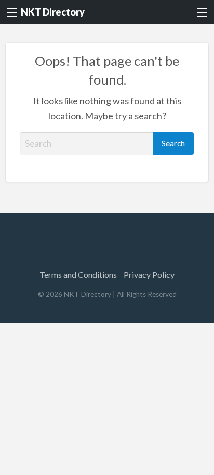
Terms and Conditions (78, 274)
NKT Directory (53, 12)
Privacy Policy (149, 274)
